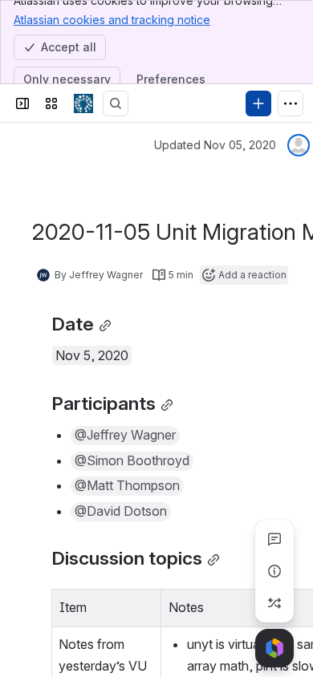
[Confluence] (83, 103)
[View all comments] (274, 539)
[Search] (115, 103)
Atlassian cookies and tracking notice (112, 19)
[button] (144, 605)
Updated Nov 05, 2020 (215, 145)
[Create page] (274, 603)
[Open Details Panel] (274, 571)
